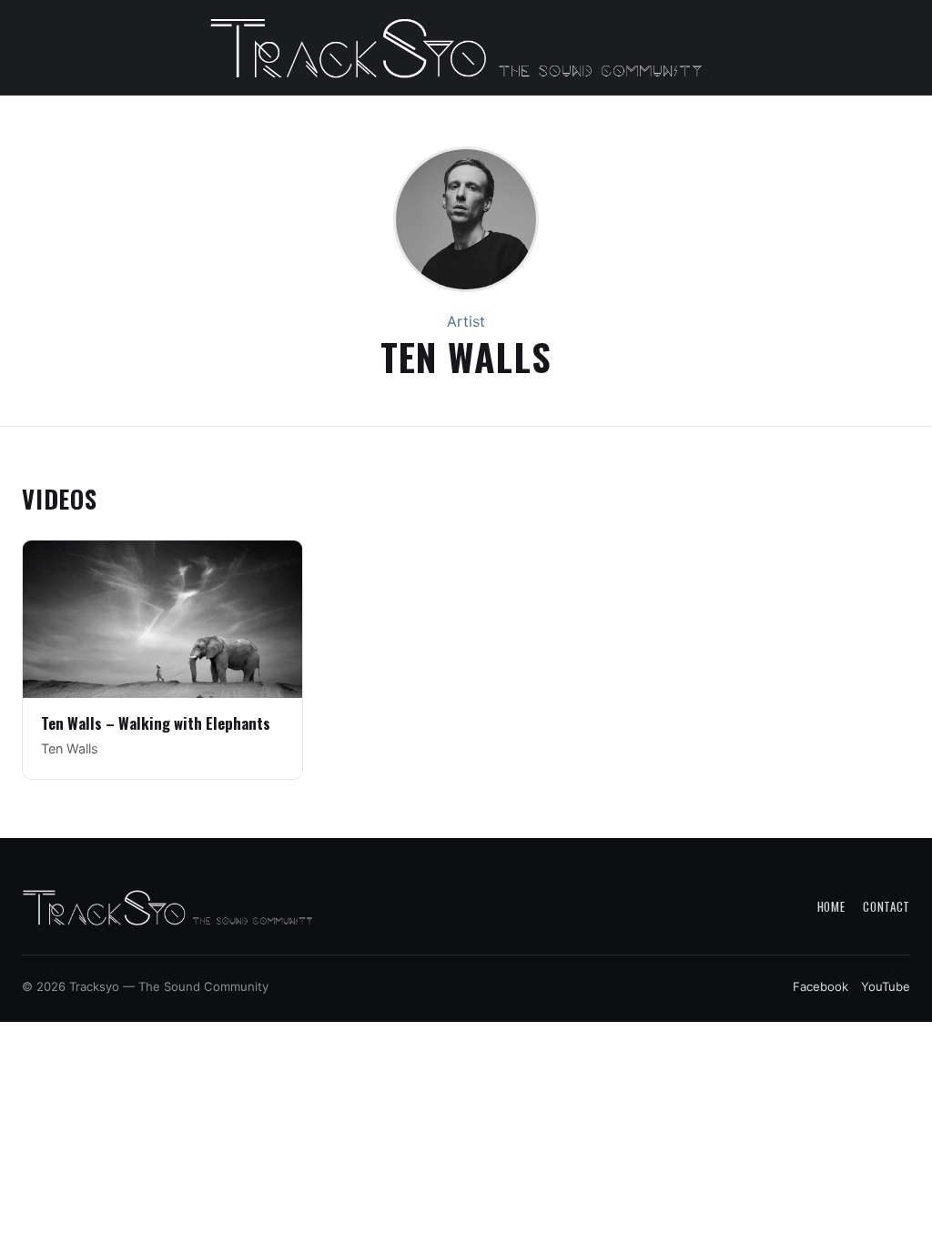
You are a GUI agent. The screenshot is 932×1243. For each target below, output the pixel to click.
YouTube (885, 986)
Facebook (820, 986)
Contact (886, 906)
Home (831, 906)
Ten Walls (69, 748)
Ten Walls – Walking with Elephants (155, 723)
